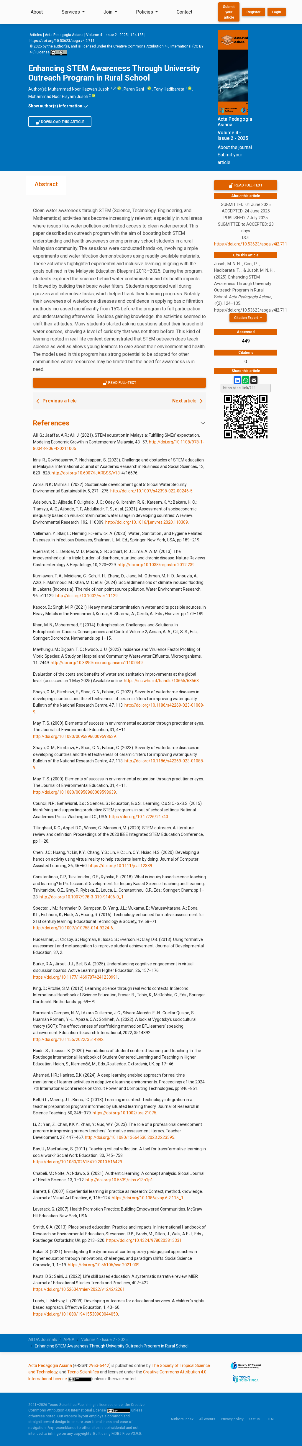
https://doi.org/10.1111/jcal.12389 (120, 865)
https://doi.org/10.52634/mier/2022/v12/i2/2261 (79, 1289)
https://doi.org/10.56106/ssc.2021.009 (103, 1264)
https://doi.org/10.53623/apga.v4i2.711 (62, 41)
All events (207, 1419)
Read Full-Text (121, 383)
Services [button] (71, 12)
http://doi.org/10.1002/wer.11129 (86, 595)
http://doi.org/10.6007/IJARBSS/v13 (86, 473)
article (59, 401)
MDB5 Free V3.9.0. (126, 1434)
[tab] (46, 185)
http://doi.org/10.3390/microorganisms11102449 (97, 662)
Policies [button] (145, 12)
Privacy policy (232, 1419)
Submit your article (229, 12)
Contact (184, 12)
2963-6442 (99, 1365)
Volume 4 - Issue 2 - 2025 (107, 35)
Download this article (62, 122)
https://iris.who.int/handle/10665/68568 (161, 680)
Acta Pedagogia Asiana (64, 35)
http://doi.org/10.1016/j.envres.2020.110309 (146, 522)
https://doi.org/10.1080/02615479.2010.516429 (77, 1162)
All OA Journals (42, 1339)
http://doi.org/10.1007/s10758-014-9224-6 (73, 928)
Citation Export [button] (246, 318)
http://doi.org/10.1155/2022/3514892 (68, 1039)
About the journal (235, 147)
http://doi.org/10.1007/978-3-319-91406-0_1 (82, 897)
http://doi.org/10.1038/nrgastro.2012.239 (156, 564)
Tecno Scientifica (83, 1372)
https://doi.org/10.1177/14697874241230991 (75, 977)
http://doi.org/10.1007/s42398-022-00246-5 (151, 491)
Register (253, 12)
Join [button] (109, 12)
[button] (119, 106)
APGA (69, 1339)
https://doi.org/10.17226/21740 (138, 816)
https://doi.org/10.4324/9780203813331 (144, 1240)
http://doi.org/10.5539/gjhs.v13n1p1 (119, 1180)
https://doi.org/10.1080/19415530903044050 (75, 1314)
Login (276, 12)
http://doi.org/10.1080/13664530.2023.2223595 (129, 1137)
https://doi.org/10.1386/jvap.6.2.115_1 (147, 1198)
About (37, 12)
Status (254, 1419)
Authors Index (181, 1419)
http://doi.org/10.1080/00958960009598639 (74, 736)
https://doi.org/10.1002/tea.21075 (124, 1113)
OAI (271, 1419)
